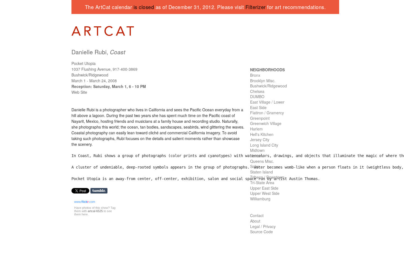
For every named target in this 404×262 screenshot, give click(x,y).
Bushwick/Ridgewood (268, 86)
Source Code (261, 231)
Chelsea (257, 91)
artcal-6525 (95, 211)
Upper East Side (264, 188)
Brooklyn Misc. (262, 80)
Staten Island (261, 172)
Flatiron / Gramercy (267, 112)
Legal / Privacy (263, 226)
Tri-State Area (262, 182)
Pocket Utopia (83, 63)
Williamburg (260, 198)
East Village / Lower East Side (267, 104)
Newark (256, 155)
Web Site (79, 92)
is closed (144, 6)
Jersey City (259, 139)
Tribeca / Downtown (267, 177)
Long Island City (264, 145)
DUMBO (257, 96)
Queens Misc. (262, 161)
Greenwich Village (265, 123)
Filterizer (255, 6)
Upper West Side (265, 193)
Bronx (255, 75)
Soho (254, 166)
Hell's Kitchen (261, 134)
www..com (84, 201)
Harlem (256, 129)
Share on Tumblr (100, 191)
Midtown (257, 150)
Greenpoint (260, 118)
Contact (257, 215)
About (255, 221)
